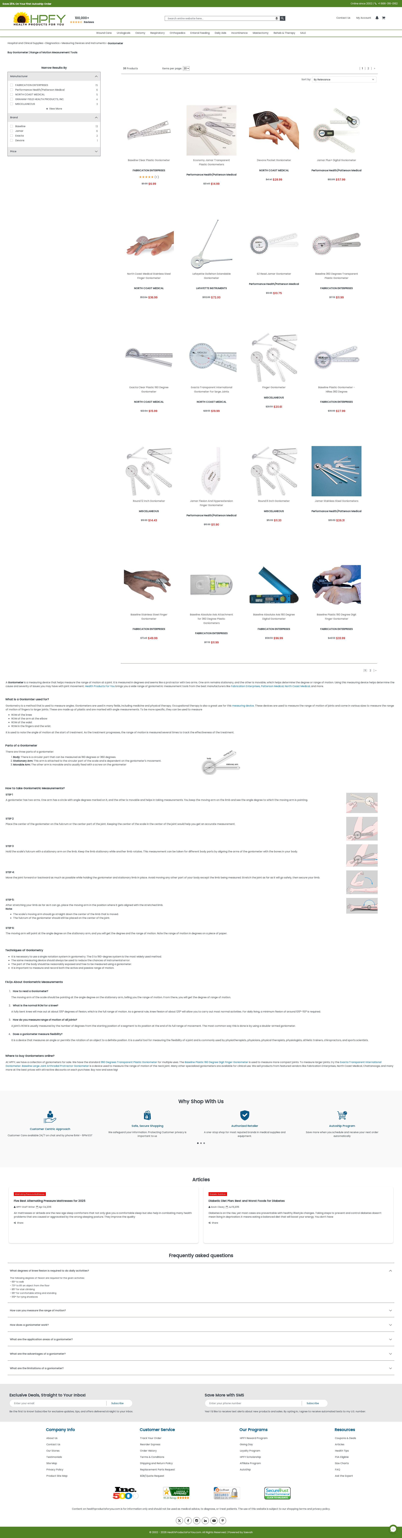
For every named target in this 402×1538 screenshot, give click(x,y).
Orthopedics (177, 33)
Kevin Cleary (218, 1207)
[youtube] (213, 1520)
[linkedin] (205, 1520)
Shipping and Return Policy (156, 1463)
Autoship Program (342, 1126)
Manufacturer (19, 76)
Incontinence (239, 33)
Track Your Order (150, 1438)
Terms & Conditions (152, 1457)
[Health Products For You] (39, 18)
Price (13, 151)
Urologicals (123, 33)
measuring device (243, 705)
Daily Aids (220, 33)
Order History (148, 1451)
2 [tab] (201, 1143)
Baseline (20, 126)
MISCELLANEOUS (25, 104)
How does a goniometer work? (29, 1325)
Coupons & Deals (345, 1438)
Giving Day (246, 1444)
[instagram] (196, 1520)
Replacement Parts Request (157, 1469)
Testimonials (54, 1457)
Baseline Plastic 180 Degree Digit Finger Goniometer (216, 1062)
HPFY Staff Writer (25, 1207)
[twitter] (179, 1520)
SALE (303, 33)
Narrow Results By (54, 68)
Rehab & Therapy (284, 33)
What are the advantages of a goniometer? (38, 1354)
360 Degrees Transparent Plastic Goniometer (129, 1062)
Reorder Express (150, 1444)
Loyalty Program (250, 1451)
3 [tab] (204, 1143)
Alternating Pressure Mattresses (30, 1194)
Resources (345, 1429)
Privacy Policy (54, 1469)
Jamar (19, 131)
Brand (14, 117)
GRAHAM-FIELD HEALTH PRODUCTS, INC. (39, 99)
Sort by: (306, 79)
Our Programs (253, 1429)
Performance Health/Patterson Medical (40, 90)
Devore (19, 140)
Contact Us (343, 18)
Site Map (51, 1463)
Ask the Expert (344, 1476)
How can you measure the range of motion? (38, 1310)
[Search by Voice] (277, 18)
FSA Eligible (342, 1457)
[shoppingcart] (383, 18)
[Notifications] (377, 18)
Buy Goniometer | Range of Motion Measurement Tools (42, 52)
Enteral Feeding (200, 33)
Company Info (60, 1429)
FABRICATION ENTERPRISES (31, 85)
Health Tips (342, 1451)
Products (130, 68)
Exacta (19, 135)
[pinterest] (222, 1520)
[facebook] (188, 1520)
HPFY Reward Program (254, 1438)
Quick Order (135, 192)
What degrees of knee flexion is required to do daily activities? (49, 1270)
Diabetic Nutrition (218, 1194)
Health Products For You (100, 686)
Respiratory (157, 33)
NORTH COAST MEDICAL (30, 94)
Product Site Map (57, 1476)
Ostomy (140, 33)
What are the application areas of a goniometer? (41, 1339)
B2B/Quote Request (152, 1476)
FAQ (337, 1469)
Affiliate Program (250, 1463)
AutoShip (245, 1469)
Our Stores (53, 1451)
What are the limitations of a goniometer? (37, 1368)
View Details (162, 192)
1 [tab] (197, 1143)
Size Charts (342, 1463)
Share (20, 1222)
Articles (339, 1444)
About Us (51, 1438)
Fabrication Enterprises (245, 686)
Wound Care (104, 33)
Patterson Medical (272, 686)
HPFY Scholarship (250, 1457)
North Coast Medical (297, 686)
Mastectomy (261, 33)
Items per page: (172, 68)
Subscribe (117, 1403)
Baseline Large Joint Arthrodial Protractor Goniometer (55, 1066)
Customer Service (157, 1429)
